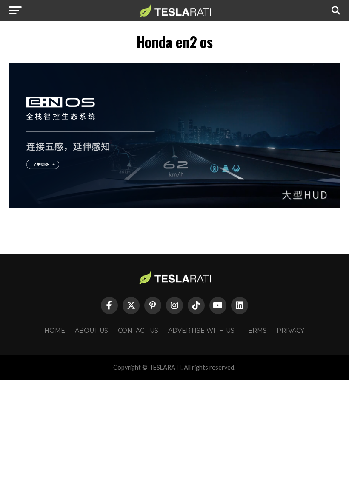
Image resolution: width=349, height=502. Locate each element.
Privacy (290, 330)
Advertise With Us (201, 330)
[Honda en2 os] (174, 206)
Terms (255, 330)
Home (54, 330)
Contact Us (138, 330)
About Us (91, 330)
